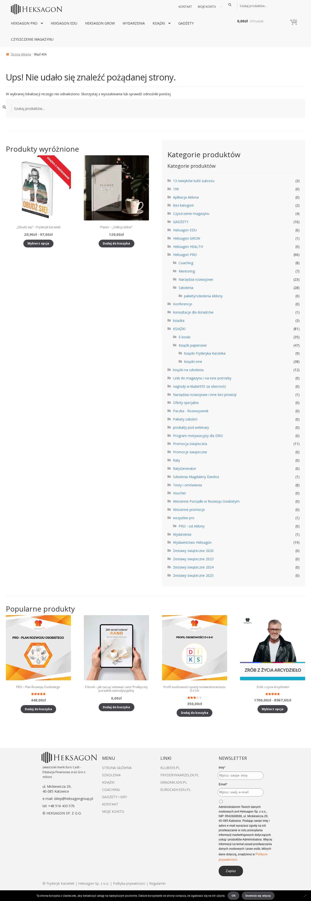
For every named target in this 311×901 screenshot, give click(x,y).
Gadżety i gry (114, 797)
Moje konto (207, 7)
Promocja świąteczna (190, 443)
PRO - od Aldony (192, 526)
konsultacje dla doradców (193, 312)
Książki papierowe (193, 345)
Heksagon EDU (185, 230)
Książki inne (193, 361)
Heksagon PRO (24, 23)
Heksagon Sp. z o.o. (93, 883)
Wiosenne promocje (189, 509)
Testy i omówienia (187, 485)
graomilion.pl (173, 782)
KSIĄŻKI (159, 23)
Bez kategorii (183, 205)
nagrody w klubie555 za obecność (199, 386)
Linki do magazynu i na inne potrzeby (202, 378)
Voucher (179, 493)
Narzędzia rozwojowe (196, 279)
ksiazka (178, 320)
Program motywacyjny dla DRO (198, 435)
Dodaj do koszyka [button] (116, 243)
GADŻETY (186, 23)
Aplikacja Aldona (186, 197)
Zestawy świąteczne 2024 (193, 567)
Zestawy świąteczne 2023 (193, 559)
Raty (176, 460)
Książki (108, 782)
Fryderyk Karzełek (60, 883)
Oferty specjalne (186, 402)
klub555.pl (170, 767)
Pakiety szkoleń (185, 419)
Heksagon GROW (100, 23)
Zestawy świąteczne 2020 (193, 550)
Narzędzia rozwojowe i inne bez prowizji (204, 394)
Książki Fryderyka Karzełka (204, 353)
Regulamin (157, 883)
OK (233, 895)
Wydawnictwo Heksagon (192, 542)
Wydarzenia (134, 23)
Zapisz (231, 871)
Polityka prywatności (129, 883)
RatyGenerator (184, 468)
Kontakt (185, 7)
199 (176, 189)
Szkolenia (186, 287)
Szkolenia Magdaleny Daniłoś (196, 476)
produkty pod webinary (191, 427)
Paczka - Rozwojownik (190, 411)
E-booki (184, 337)
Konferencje (182, 304)
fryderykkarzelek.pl (179, 775)
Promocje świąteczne (190, 452)
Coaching (186, 263)
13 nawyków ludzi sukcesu (193, 180)
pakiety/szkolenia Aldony (203, 296)
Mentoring (187, 271)
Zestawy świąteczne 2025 (193, 575)
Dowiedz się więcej (258, 895)
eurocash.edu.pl (175, 789)
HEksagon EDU (64, 23)
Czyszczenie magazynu (32, 39)
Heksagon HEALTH (188, 246)
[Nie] (304, 895)
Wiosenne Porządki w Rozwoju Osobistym (206, 501)
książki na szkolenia (188, 369)
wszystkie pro (183, 518)
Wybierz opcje (38, 243)
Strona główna (21, 54)
